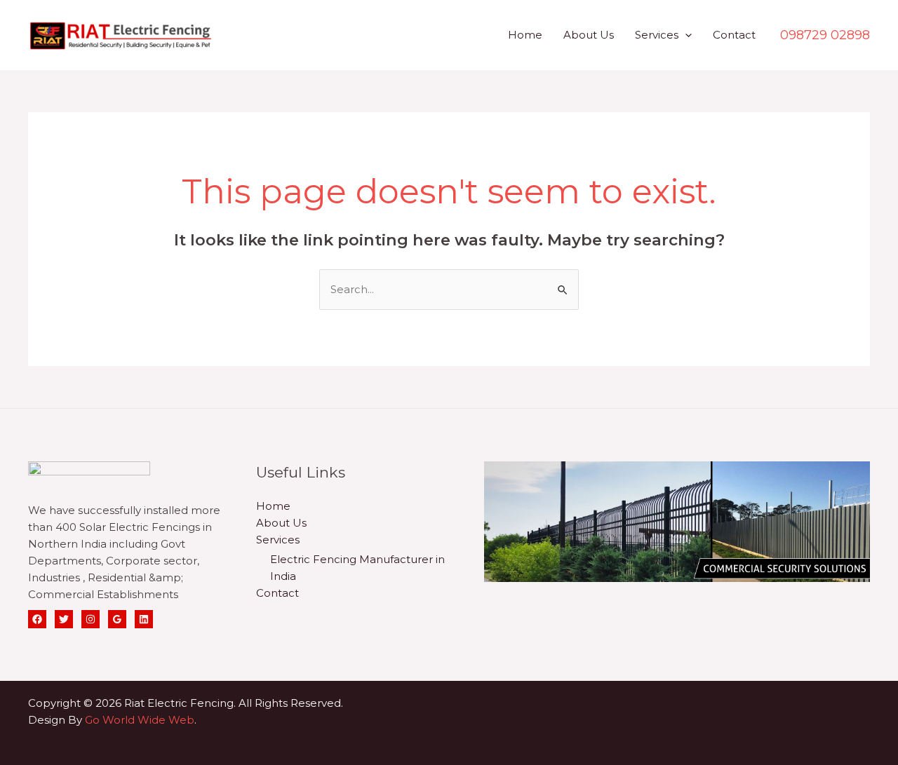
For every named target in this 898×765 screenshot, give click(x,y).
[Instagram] (90, 619)
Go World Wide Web (139, 719)
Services (656, 34)
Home (525, 34)
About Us (588, 34)
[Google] (117, 619)
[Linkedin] (144, 619)
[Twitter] (64, 619)
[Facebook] (37, 619)
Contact (734, 34)
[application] (685, 34)
